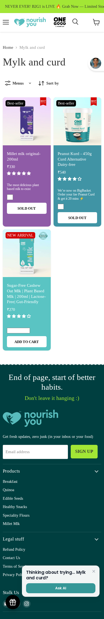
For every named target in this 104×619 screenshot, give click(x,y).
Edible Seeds (13, 498)
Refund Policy (14, 549)
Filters (30, 83)
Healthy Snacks (15, 506)
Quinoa (8, 490)
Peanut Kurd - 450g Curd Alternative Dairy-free (75, 159)
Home (8, 47)
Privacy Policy (14, 574)
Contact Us (11, 557)
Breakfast (10, 481)
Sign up (84, 451)
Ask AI (60, 588)
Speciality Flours (16, 515)
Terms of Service (16, 566)
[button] (19, 173)
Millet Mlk (11, 523)
